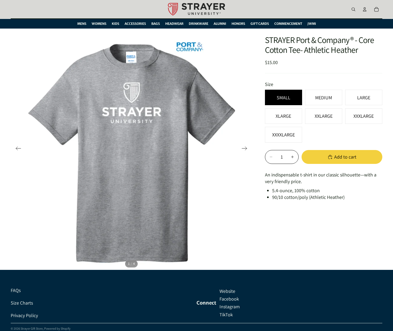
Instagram (229, 307)
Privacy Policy (24, 315)
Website (227, 291)
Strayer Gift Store (32, 328)
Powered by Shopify (57, 328)
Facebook (229, 299)
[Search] (353, 9)
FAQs (16, 290)
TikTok (226, 315)
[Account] (365, 9)
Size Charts (22, 303)
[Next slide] (246, 149)
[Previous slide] (17, 149)
